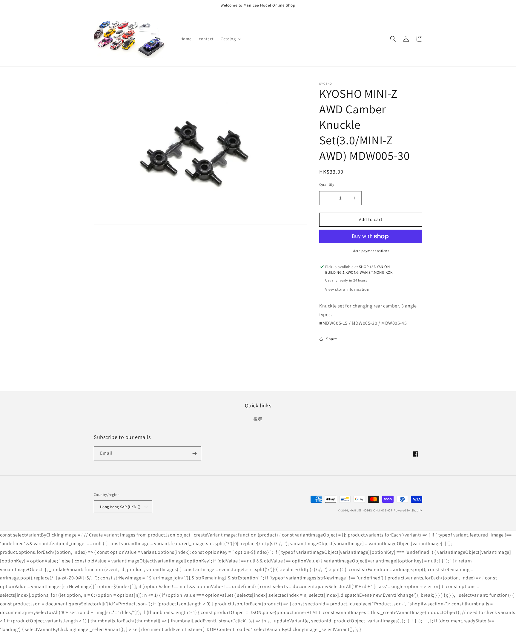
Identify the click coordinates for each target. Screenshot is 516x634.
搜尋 (258, 419)
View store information (347, 289)
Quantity (326, 184)
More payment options (370, 250)
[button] (230, 39)
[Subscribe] (194, 453)
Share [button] (331, 338)
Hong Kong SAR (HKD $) (120, 506)
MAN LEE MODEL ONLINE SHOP (371, 510)
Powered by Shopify (408, 510)
